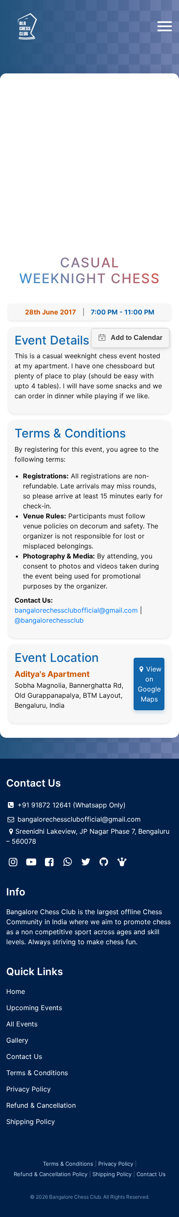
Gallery (17, 1040)
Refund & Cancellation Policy (50, 1174)
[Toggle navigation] (164, 26)
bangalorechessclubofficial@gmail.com (76, 610)
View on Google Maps (150, 684)
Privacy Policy (28, 1089)
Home (15, 991)
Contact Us (24, 1056)
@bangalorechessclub (49, 620)
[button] (122, 862)
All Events (21, 1024)
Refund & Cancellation (41, 1105)
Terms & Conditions (37, 1073)
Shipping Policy (30, 1121)
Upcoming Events (34, 1007)
